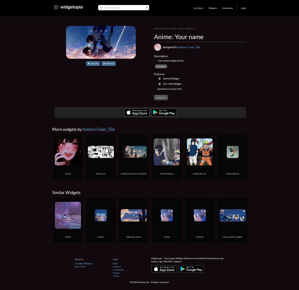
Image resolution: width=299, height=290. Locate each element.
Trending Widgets (84, 263)
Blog (115, 263)
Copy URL (94, 63)
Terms (116, 276)
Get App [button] (198, 8)
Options (160, 97)
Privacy (116, 272)
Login (243, 8)
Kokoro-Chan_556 (189, 47)
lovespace (161, 66)
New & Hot (80, 266)
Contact (117, 266)
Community (227, 8)
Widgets (213, 8)
